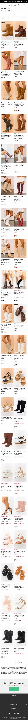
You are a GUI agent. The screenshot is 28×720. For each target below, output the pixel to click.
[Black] (19, 111)
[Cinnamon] (17, 111)
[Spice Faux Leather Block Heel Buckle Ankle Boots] (20, 30)
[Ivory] (15, 365)
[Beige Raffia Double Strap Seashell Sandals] (20, 377)
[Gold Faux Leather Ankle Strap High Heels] (20, 603)
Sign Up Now (14, 689)
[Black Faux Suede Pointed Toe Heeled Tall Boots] (20, 406)
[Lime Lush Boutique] (14, 5)
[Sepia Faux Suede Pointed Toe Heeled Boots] (7, 439)
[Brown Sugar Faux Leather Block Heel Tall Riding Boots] (20, 90)
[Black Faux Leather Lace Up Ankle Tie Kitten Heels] (7, 506)
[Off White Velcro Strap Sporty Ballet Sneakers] (7, 472)
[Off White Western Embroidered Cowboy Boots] (7, 313)
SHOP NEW (23, 1)
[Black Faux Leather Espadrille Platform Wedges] (7, 377)
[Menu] (2, 4)
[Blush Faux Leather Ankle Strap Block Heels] (7, 539)
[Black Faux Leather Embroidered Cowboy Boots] (20, 279)
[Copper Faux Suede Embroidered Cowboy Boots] (20, 60)
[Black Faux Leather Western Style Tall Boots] (20, 636)
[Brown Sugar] (15, 111)
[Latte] (17, 493)
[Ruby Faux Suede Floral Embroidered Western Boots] (20, 217)
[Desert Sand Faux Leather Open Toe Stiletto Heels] (7, 603)
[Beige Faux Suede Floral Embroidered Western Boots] (20, 248)
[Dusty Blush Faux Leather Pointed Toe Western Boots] (20, 506)
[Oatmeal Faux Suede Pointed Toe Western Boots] (7, 344)
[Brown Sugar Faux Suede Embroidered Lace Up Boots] (20, 123)
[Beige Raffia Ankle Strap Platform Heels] (7, 406)
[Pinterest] (18, 713)
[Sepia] (17, 427)
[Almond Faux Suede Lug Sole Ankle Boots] (7, 90)
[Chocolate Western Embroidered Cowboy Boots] (7, 279)
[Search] (23, 5)
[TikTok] (15, 713)
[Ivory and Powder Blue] (19, 172)
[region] (14, 1)
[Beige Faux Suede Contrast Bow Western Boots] (7, 248)
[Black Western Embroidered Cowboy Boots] (7, 636)
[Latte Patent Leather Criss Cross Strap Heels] (20, 539)
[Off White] (6, 301)
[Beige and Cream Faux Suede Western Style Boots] (7, 185)
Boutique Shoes (7, 8)
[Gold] (15, 624)
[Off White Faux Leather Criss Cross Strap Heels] (20, 472)
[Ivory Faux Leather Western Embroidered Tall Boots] (20, 344)
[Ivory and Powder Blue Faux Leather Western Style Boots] (7, 217)
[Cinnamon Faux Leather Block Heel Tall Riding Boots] (7, 153)
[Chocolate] (2, 301)
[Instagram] (12, 713)
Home (2, 8)
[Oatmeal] (2, 363)
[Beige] (17, 236)
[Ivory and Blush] (15, 172)
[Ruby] (15, 236)
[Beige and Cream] (17, 172)
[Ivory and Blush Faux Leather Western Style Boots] (20, 153)
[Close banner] (26, 1)
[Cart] (26, 4)
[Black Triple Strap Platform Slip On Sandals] (7, 572)
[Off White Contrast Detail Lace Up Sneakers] (20, 439)
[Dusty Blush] (4, 363)
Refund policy (15, 718)
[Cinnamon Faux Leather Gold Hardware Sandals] (20, 572)
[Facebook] (9, 713)
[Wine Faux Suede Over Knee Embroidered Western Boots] (20, 185)
